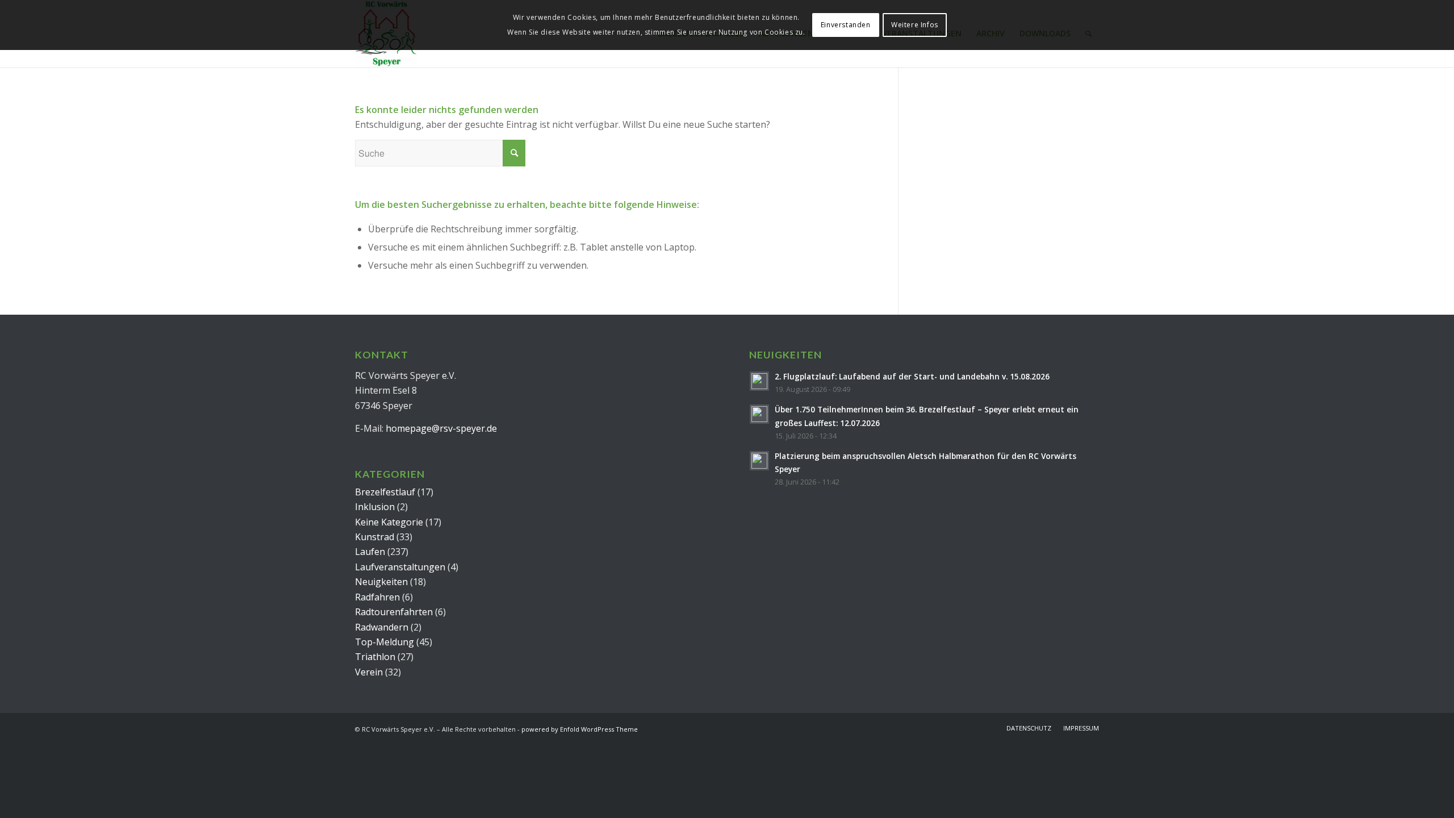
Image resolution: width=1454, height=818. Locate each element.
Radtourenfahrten (394, 612)
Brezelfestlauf (385, 492)
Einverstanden (846, 25)
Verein (369, 672)
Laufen (370, 551)
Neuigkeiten (381, 581)
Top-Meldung (384, 642)
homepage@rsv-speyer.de (441, 428)
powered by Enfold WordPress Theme (579, 729)
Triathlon (375, 656)
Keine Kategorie (389, 522)
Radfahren (377, 597)
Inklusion (375, 506)
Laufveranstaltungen (400, 567)
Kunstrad (374, 537)
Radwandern (381, 627)
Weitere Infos (914, 25)
